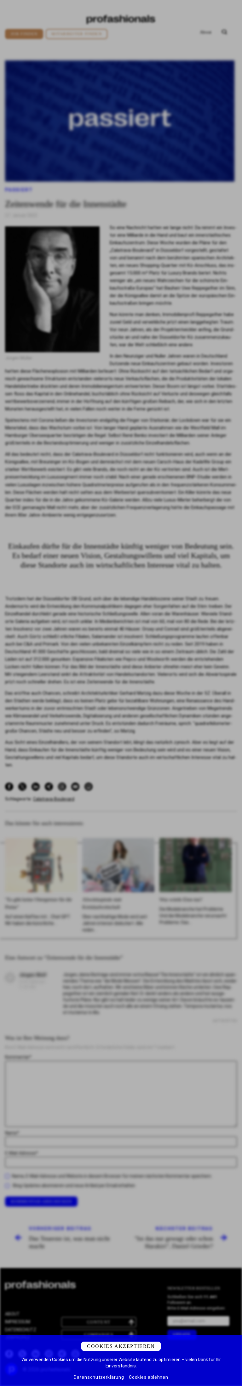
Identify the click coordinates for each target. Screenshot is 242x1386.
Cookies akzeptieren (121, 1346)
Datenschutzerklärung (99, 1377)
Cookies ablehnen (148, 1377)
